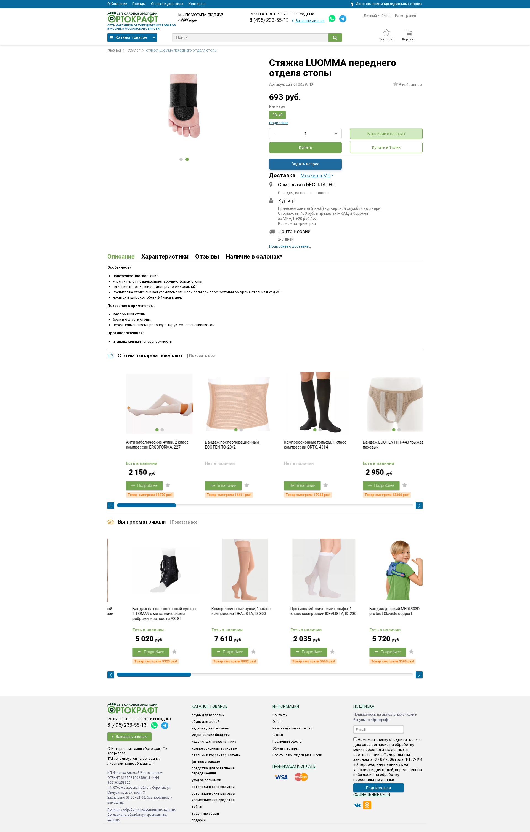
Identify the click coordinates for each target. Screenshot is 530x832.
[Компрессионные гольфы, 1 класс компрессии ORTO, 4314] (304, 404)
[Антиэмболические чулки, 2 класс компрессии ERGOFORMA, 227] (146, 404)
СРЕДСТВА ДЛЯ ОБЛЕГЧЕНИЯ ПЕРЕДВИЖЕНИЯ (213, 770)
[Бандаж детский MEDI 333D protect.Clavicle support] (383, 570)
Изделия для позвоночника (214, 742)
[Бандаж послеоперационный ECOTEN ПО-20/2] (225, 404)
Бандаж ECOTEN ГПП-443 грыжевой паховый (383, 444)
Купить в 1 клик (386, 147)
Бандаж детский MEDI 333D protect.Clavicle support (375, 611)
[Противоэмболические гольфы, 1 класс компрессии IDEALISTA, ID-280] (304, 570)
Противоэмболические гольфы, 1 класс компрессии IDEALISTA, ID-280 (304, 611)
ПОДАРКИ (199, 820)
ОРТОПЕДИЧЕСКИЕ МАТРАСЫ (213, 793)
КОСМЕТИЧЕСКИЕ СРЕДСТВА (213, 800)
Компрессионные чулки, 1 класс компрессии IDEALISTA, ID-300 (221, 611)
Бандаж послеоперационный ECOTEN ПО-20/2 (219, 444)
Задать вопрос (305, 164)
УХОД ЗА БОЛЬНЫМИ (206, 780)
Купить (305, 147)
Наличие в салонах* (254, 256)
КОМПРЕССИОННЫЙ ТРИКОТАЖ (214, 748)
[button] (318, 175)
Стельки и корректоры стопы (216, 755)
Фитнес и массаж (206, 762)
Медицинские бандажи (211, 735)
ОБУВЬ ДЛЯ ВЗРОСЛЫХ (208, 715)
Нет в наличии (211, 485)
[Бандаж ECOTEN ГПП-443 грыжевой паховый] (383, 404)
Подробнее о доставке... (290, 246)
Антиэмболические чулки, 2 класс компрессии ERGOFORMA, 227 (144, 444)
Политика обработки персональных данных (141, 810)
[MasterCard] (301, 777)
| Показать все (201, 355)
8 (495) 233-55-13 (269, 20)
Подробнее (278, 123)
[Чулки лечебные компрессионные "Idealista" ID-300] (225, 570)
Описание (121, 256)
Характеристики (165, 256)
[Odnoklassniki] (367, 805)
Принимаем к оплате (294, 766)
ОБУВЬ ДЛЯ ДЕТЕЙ (205, 722)
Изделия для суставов (210, 728)
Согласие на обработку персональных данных (137, 817)
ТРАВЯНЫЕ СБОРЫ (205, 813)
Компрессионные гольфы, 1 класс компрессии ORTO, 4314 (302, 444)
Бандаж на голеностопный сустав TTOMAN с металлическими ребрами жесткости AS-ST (145, 613)
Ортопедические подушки (213, 787)
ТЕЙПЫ (197, 807)
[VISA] (281, 777)
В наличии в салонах (386, 133)
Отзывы (207, 256)
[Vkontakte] (357, 805)
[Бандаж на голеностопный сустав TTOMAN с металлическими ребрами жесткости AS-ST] (146, 570)
